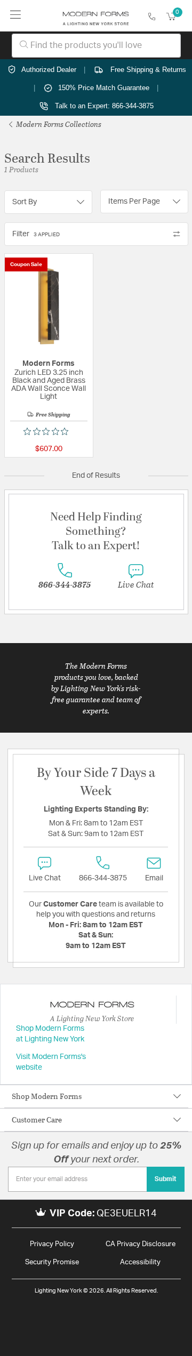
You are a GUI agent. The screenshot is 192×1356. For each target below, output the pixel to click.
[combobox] (96, 46)
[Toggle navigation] (15, 15)
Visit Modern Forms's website (51, 1062)
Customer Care (37, 1119)
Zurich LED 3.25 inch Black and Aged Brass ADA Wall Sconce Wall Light (48, 384)
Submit (166, 1179)
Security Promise (52, 1262)
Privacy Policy (52, 1244)
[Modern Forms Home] (95, 16)
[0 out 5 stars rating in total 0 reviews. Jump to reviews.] (48, 431)
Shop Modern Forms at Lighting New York (50, 1034)
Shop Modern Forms (47, 1096)
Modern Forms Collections (57, 124)
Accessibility (140, 1262)
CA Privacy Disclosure (140, 1244)
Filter (36, 234)
